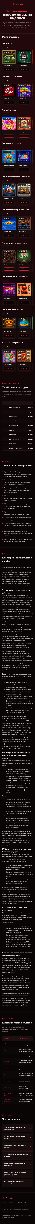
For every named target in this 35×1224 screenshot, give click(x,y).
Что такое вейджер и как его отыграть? (14, 1183)
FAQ (25, 1202)
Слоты (4, 1202)
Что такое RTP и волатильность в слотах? (16, 1155)
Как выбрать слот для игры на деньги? (15, 1146)
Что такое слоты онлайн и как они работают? (15, 1128)
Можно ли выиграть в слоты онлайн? (14, 1137)
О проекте (19, 1202)
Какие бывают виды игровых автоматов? (14, 1165)
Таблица (10, 1202)
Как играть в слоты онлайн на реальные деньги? (15, 1174)
